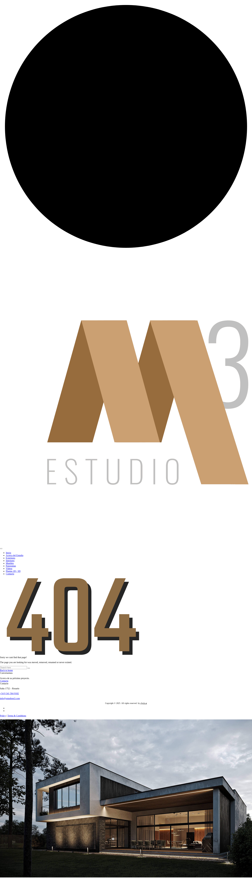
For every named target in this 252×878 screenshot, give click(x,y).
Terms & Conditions (16, 715)
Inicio (8, 552)
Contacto (10, 574)
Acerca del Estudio (14, 555)
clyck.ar (143, 703)
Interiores (10, 560)
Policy (3, 715)
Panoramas (11, 566)
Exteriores (10, 558)
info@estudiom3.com (10, 698)
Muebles (10, 563)
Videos (9, 568)
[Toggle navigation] (1, 548)
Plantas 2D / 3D (13, 571)
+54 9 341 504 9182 (9, 693)
